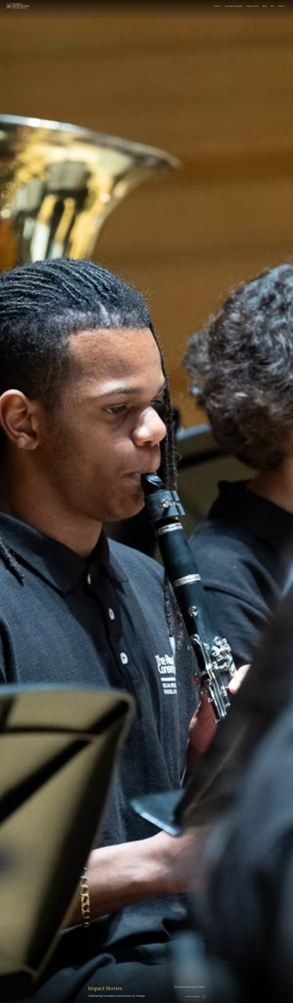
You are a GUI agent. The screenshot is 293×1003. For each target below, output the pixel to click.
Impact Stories (253, 6)
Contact (281, 6)
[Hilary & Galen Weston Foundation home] (18, 6)
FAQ (272, 6)
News (264, 6)
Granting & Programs (234, 6)
